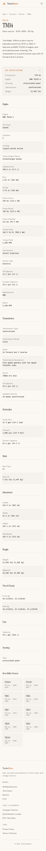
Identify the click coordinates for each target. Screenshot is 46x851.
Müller (22, 14)
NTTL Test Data (9, 818)
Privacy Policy (8, 829)
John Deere (7, 791)
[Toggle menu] (41, 3)
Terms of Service (10, 833)
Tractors (12, 14)
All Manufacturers (10, 787)
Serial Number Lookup (12, 814)
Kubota (6, 795)
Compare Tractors (10, 810)
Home (4, 14)
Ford (4, 799)
